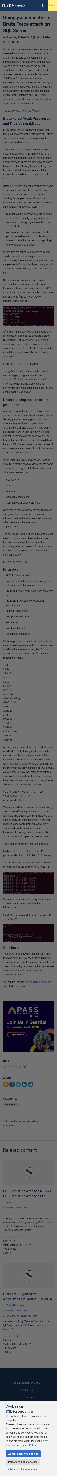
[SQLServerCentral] (3, 5)
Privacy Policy (28, 1445)
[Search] (42, 5)
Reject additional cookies (23, 1462)
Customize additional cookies (23, 1469)
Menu (52, 5)
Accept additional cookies (23, 1453)
